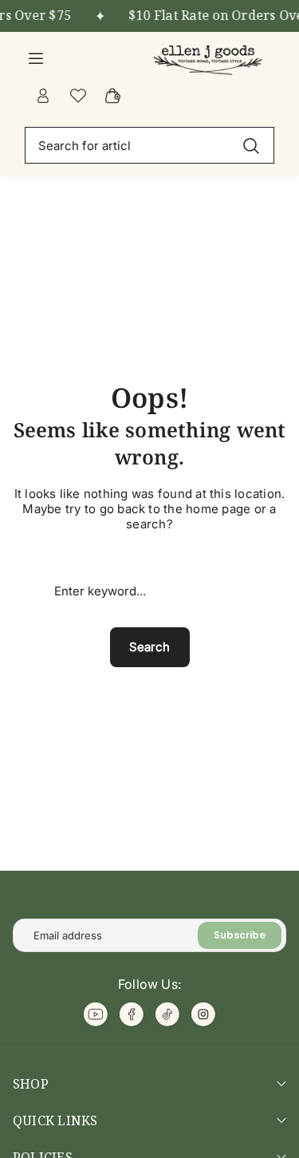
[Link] (209, 57)
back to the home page (183, 508)
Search (149, 646)
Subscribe (240, 935)
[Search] (251, 144)
